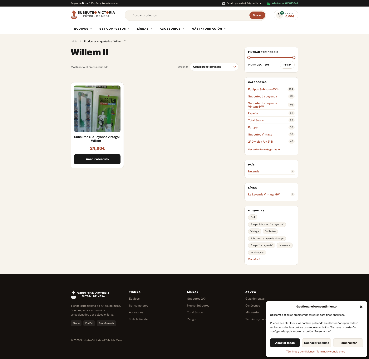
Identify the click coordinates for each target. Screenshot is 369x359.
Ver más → (254, 259)
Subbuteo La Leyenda (262, 96)
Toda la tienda (138, 319)
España (253, 113)
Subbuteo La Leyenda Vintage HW (262, 104)
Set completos (112, 28)
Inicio (74, 41)
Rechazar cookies (316, 342)
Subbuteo (270, 231)
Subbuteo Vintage (260, 134)
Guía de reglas (254, 298)
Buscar (257, 15)
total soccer (257, 252)
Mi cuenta (252, 312)
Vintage (254, 231)
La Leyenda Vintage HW (264, 194)
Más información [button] (207, 28)
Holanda (253, 171)
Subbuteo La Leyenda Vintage (266, 238)
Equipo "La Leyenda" (261, 245)
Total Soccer (256, 120)
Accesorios (170, 28)
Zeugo (191, 319)
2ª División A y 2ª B (260, 141)
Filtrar (287, 64)
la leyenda (284, 245)
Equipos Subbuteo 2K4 (263, 89)
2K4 (252, 217)
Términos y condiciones (300, 351)
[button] (361, 307)
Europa (253, 127)
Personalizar (348, 342)
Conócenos (252, 305)
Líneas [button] (143, 28)
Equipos (81, 28)
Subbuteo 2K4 (196, 298)
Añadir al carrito (97, 159)
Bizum (86, 3)
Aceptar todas (285, 342)
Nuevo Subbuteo (198, 305)
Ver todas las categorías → (264, 149)
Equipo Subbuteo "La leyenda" (266, 224)
